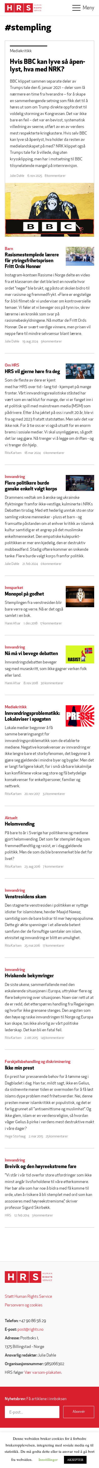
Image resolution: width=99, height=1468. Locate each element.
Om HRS (12, 366)
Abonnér (79, 1412)
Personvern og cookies (23, 1305)
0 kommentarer (53, 453)
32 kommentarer (54, 794)
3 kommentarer (42, 1215)
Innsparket (14, 588)
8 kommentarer (55, 176)
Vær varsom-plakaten (42, 1373)
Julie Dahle (17, 176)
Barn (9, 249)
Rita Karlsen (13, 453)
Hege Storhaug (15, 1136)
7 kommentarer (53, 866)
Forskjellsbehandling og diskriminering (37, 1062)
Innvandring (15, 477)
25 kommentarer (57, 1136)
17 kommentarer (51, 623)
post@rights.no (30, 1330)
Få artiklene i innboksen (36, 1399)
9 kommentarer (51, 341)
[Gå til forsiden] (28, 1277)
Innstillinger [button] (48, 1459)
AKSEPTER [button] (75, 1459)
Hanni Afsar (13, 623)
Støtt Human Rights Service (28, 1297)
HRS (8, 1215)
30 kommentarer (52, 683)
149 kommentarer (52, 1038)
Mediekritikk (21, 51)
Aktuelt (11, 818)
